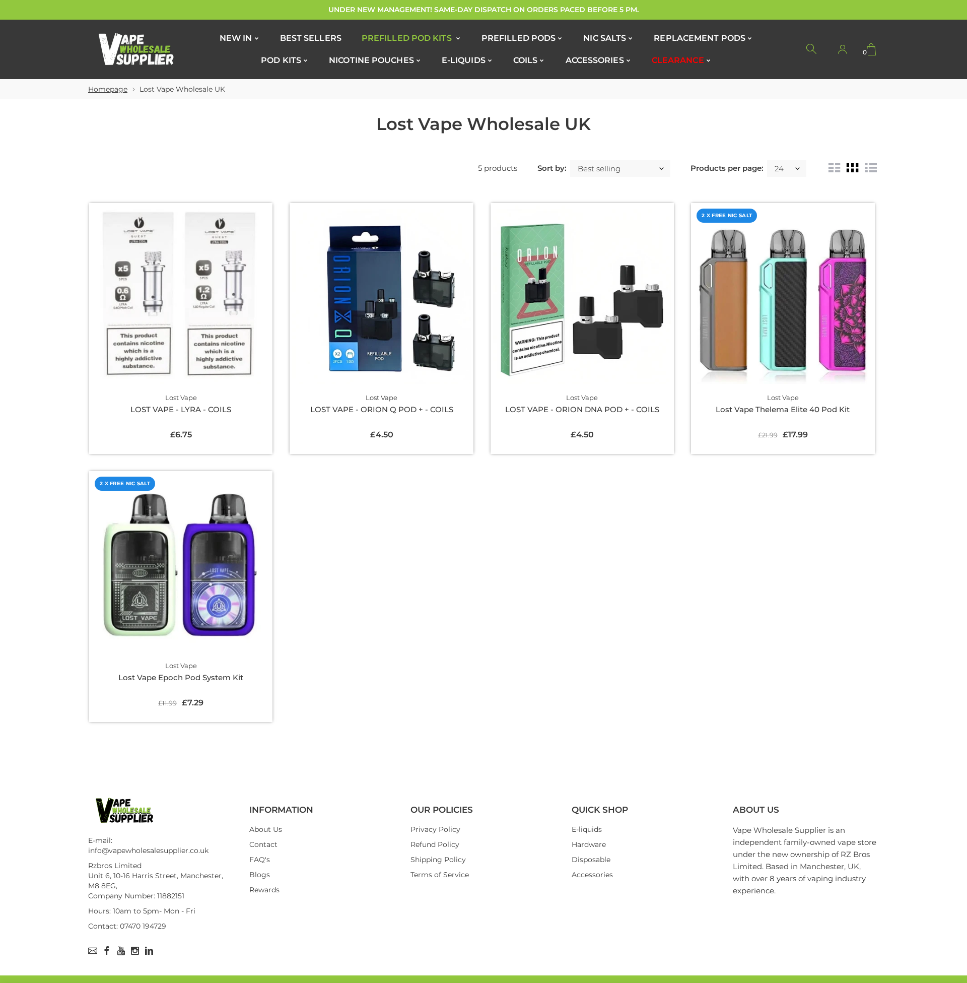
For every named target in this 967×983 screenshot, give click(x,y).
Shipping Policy (438, 859)
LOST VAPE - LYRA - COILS (180, 409)
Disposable (591, 859)
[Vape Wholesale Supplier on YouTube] (121, 950)
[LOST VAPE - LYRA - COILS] (181, 295)
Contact (263, 844)
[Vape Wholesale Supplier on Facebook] (107, 950)
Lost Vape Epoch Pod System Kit (180, 677)
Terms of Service (439, 874)
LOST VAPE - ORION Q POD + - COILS (381, 409)
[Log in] (842, 49)
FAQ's (259, 859)
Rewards (264, 889)
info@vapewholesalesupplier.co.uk (148, 850)
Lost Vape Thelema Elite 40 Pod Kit (783, 409)
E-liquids (587, 829)
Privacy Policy (435, 829)
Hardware (589, 844)
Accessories (592, 874)
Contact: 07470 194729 (127, 926)
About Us (265, 829)
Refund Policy (434, 844)
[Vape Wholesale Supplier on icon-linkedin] (149, 950)
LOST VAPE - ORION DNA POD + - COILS (582, 409)
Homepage (107, 89)
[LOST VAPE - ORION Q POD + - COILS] (381, 295)
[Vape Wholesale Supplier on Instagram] (135, 950)
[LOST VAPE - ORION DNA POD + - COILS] (582, 295)
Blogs (259, 874)
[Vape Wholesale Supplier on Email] (93, 950)
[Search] (812, 49)
